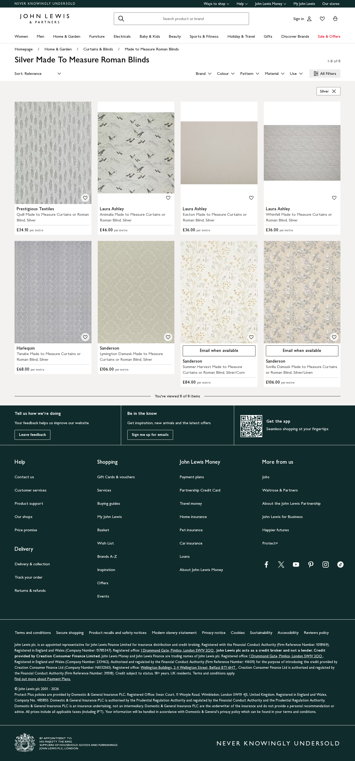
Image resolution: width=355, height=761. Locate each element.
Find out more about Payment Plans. (43, 679)
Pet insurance (191, 529)
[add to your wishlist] (85, 198)
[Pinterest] (311, 566)
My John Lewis (304, 4)
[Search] (121, 18)
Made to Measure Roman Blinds (152, 49)
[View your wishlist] (321, 18)
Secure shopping (70, 632)
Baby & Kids (150, 36)
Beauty (175, 36)
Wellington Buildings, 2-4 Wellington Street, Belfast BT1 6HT (188, 667)
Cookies (238, 632)
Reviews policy (316, 632)
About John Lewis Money (201, 569)
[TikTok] (340, 566)
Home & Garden (66, 36)
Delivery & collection (32, 563)
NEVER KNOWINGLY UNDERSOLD (45, 3)
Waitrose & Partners (280, 490)
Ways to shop (214, 4)
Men (40, 36)
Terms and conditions (33, 632)
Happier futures (275, 529)
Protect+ (270, 543)
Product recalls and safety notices (118, 632)
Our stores (330, 4)
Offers (102, 582)
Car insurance (191, 543)
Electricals (122, 36)
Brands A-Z (107, 556)
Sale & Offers (329, 36)
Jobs (265, 476)
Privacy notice (214, 632)
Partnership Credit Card (200, 490)
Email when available (210, 352)
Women (21, 36)
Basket (103, 529)
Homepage (24, 49)
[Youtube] (296, 566)
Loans (185, 556)
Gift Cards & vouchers (116, 476)
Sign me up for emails (150, 434)
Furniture (97, 36)
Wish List (105, 543)
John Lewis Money (268, 4)
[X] (281, 566)
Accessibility (288, 632)
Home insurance (193, 516)
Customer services (31, 490)
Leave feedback (32, 434)
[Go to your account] (309, 18)
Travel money (191, 503)
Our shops (23, 516)
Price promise (26, 529)
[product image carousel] (53, 153)
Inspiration (106, 569)
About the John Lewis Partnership (291, 503)
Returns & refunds (30, 590)
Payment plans (192, 476)
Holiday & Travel (241, 36)
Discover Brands (295, 36)
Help (240, 4)
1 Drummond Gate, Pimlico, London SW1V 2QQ (178, 650)
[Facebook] (266, 566)
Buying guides (108, 503)
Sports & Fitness (204, 36)
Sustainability (261, 632)
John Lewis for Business (282, 516)
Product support (29, 503)
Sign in (298, 18)
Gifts (268, 36)
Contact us (24, 476)
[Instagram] (326, 566)
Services (104, 490)
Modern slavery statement (174, 632)
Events (103, 596)
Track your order (28, 577)
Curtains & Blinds (98, 49)
